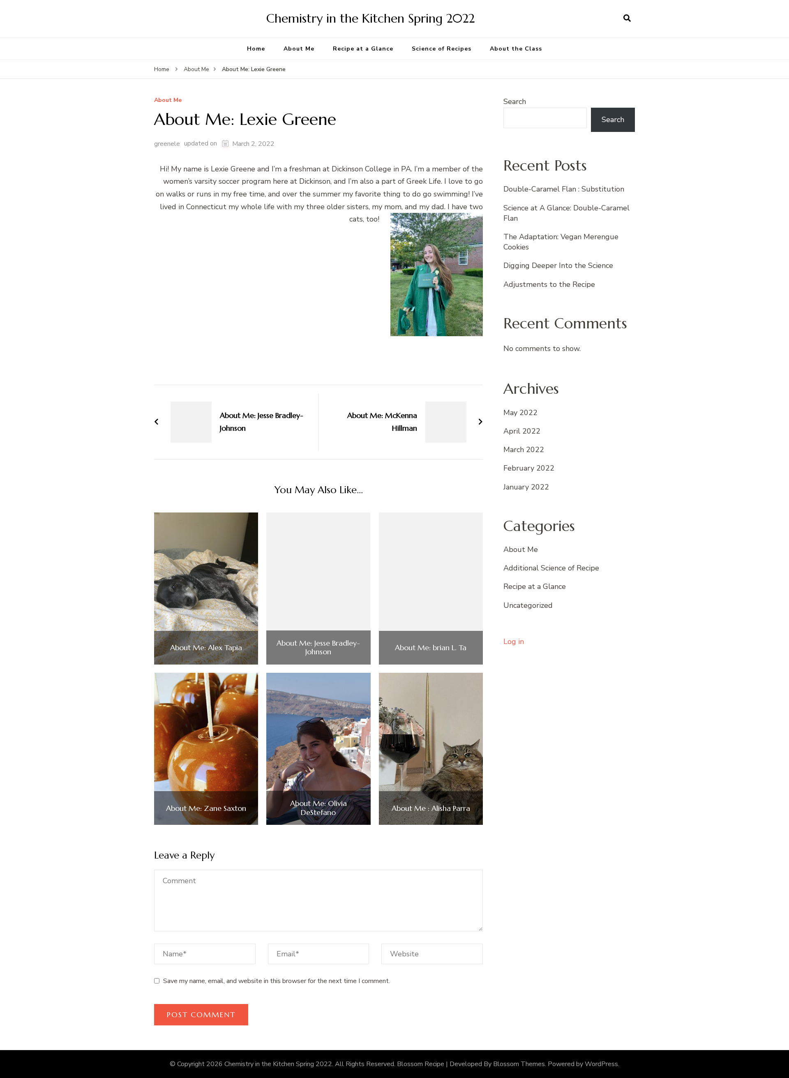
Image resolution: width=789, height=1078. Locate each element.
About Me (299, 49)
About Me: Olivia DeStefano (318, 808)
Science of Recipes (441, 49)
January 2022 (526, 487)
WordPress (601, 1064)
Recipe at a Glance (363, 49)
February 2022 (528, 468)
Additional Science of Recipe (551, 568)
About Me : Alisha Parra (431, 808)
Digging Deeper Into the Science (558, 265)
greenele (167, 143)
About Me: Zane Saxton (206, 808)
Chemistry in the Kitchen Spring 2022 (370, 18)
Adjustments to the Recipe (549, 284)
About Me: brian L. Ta (430, 647)
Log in (513, 641)
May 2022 (520, 413)
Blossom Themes (519, 1064)
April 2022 (521, 431)
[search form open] (627, 18)
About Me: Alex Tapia (206, 647)
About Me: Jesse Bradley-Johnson (318, 647)
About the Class (516, 49)
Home (256, 49)
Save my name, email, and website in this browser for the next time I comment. (276, 981)
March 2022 (523, 450)
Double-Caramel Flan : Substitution (563, 189)
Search (514, 101)
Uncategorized (528, 605)
